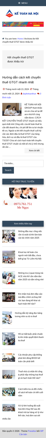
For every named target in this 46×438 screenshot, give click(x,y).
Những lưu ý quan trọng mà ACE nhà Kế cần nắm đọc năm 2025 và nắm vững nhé (31, 276)
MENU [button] (24, 3)
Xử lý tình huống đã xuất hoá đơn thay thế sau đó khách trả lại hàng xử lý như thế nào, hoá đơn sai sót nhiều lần (22, 412)
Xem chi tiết (34, 150)
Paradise (32, 431)
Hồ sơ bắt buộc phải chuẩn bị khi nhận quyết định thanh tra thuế (31, 337)
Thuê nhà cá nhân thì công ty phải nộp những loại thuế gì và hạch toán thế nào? (30, 374)
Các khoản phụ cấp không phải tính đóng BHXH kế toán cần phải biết (30, 358)
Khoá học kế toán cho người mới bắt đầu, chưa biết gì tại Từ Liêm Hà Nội (29, 255)
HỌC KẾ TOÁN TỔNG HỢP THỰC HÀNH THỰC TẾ (23, 13)
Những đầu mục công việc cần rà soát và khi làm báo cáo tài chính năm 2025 (30, 234)
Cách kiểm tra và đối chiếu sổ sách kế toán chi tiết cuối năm (30, 392)
